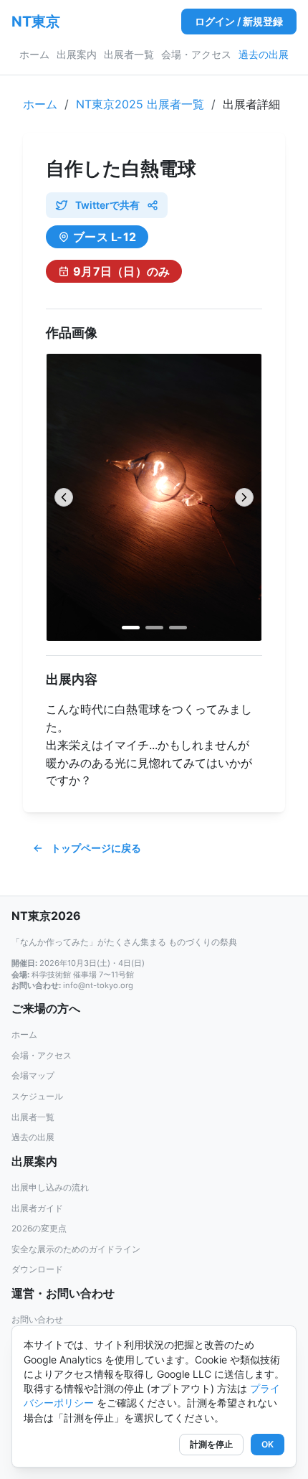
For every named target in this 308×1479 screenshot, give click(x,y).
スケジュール (37, 1096)
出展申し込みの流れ (50, 1187)
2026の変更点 (39, 1228)
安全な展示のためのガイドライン (75, 1249)
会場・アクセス (196, 54)
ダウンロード (37, 1269)
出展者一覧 (129, 54)
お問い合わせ (37, 1319)
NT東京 (35, 21)
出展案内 (77, 54)
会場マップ (32, 1075)
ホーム (34, 54)
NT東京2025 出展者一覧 (140, 104)
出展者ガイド (37, 1208)
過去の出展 (264, 54)
